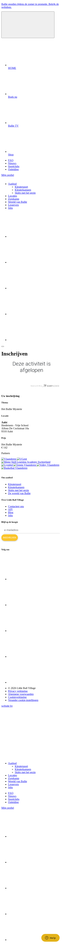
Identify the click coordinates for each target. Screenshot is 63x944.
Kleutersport (21, 186)
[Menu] (2, 346)
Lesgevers (13, 204)
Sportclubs (13, 166)
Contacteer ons (16, 506)
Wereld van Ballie (17, 201)
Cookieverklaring (17, 697)
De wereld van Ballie (19, 493)
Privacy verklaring (18, 691)
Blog (10, 512)
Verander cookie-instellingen (23, 700)
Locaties (12, 195)
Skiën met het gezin (25, 192)
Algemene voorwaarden (21, 694)
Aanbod (12, 183)
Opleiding (13, 169)
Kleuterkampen (23, 189)
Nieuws (12, 163)
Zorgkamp (13, 198)
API (10, 509)
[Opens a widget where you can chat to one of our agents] (50, 938)
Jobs (10, 208)
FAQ (10, 160)
